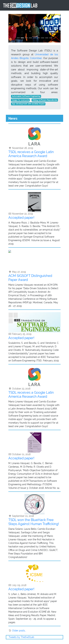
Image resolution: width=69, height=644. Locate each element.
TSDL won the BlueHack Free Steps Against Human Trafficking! (33, 522)
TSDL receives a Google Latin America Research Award (31, 154)
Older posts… (19, 630)
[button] (12, 28)
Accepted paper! (21, 218)
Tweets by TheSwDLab (21, 637)
